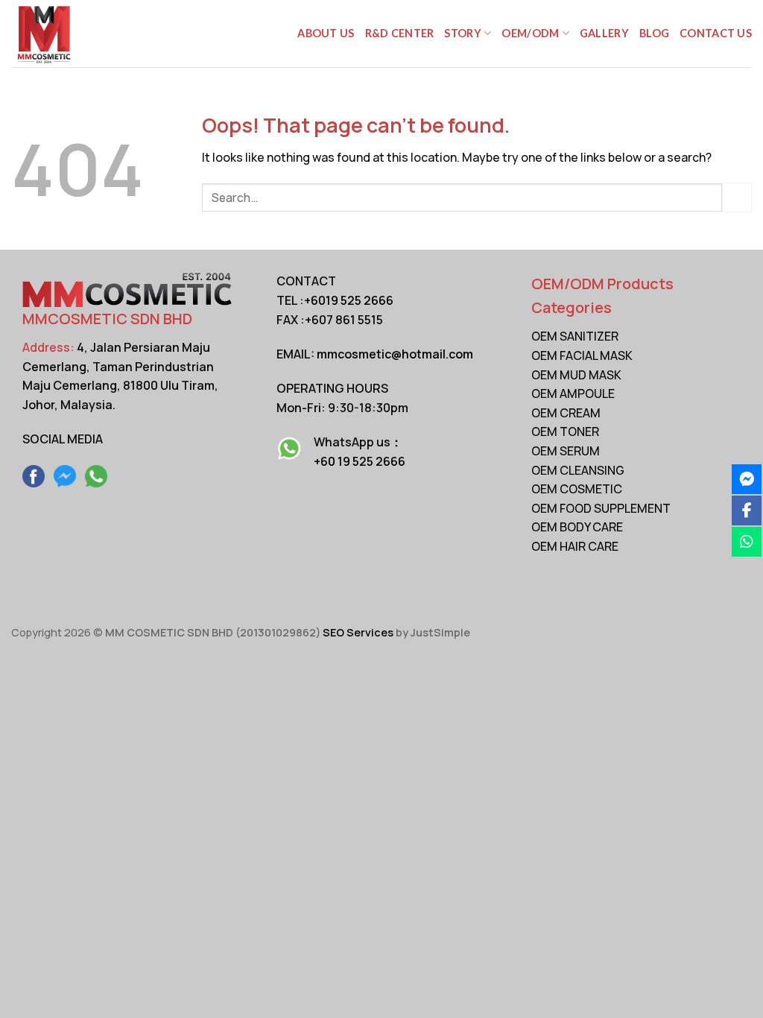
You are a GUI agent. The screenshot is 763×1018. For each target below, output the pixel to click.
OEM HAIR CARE (574, 546)
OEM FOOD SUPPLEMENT (601, 508)
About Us (325, 33)
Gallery (604, 33)
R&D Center (399, 33)
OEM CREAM (566, 413)
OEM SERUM (565, 451)
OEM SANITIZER (574, 336)
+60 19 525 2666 (359, 461)
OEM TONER (565, 431)
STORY (462, 33)
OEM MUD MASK (576, 375)
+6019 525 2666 (348, 300)
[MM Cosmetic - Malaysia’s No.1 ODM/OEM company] (85, 33)
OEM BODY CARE (577, 527)
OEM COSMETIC (576, 489)
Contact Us (716, 33)
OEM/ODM (530, 33)
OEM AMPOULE (573, 393)
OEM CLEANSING (577, 470)
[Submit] (737, 197)
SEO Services (358, 632)
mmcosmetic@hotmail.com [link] (395, 354)
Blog (654, 33)
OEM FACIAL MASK (582, 355)
